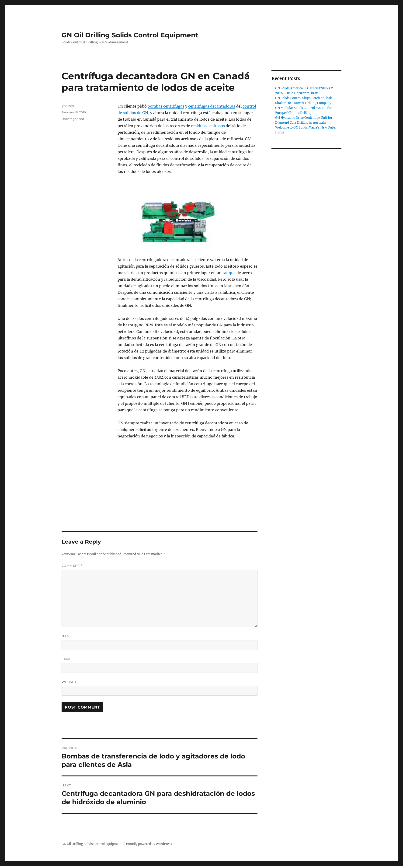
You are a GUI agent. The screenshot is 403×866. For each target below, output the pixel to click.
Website (69, 682)
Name (67, 636)
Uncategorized (73, 119)
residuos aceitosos (208, 125)
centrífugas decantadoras (211, 106)
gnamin (68, 106)
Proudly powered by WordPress (149, 844)
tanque (229, 272)
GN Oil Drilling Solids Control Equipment (130, 35)
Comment (72, 566)
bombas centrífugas (166, 106)
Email (67, 659)
